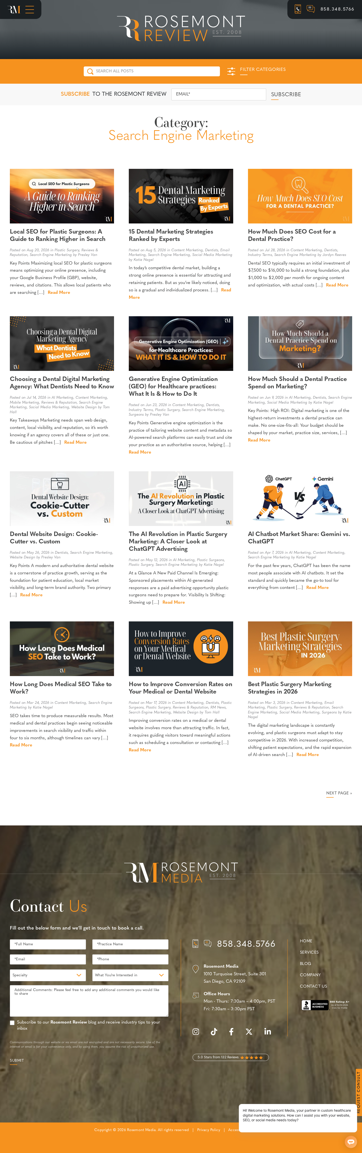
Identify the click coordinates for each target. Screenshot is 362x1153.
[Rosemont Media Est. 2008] (181, 873)
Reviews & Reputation (59, 403)
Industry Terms (260, 255)
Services (309, 953)
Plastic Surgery (67, 250)
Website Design (84, 407)
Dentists (211, 250)
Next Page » (339, 793)
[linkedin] (270, 1034)
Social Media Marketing (212, 255)
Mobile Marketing (24, 403)
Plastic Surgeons (210, 560)
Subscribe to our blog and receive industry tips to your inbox (88, 1025)
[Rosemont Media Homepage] (13, 9)
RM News (218, 708)
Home (306, 941)
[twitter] (251, 1034)
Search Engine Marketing (51, 255)
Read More (59, 293)
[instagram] (198, 1034)
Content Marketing (187, 250)
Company (310, 975)
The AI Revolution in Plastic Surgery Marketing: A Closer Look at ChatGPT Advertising (178, 541)
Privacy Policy (208, 1130)
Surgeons (136, 415)
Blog (305, 964)
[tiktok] (216, 1034)
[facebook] (234, 1034)
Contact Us (313, 987)
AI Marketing (62, 398)
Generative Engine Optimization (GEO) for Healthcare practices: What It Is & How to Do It (173, 386)
